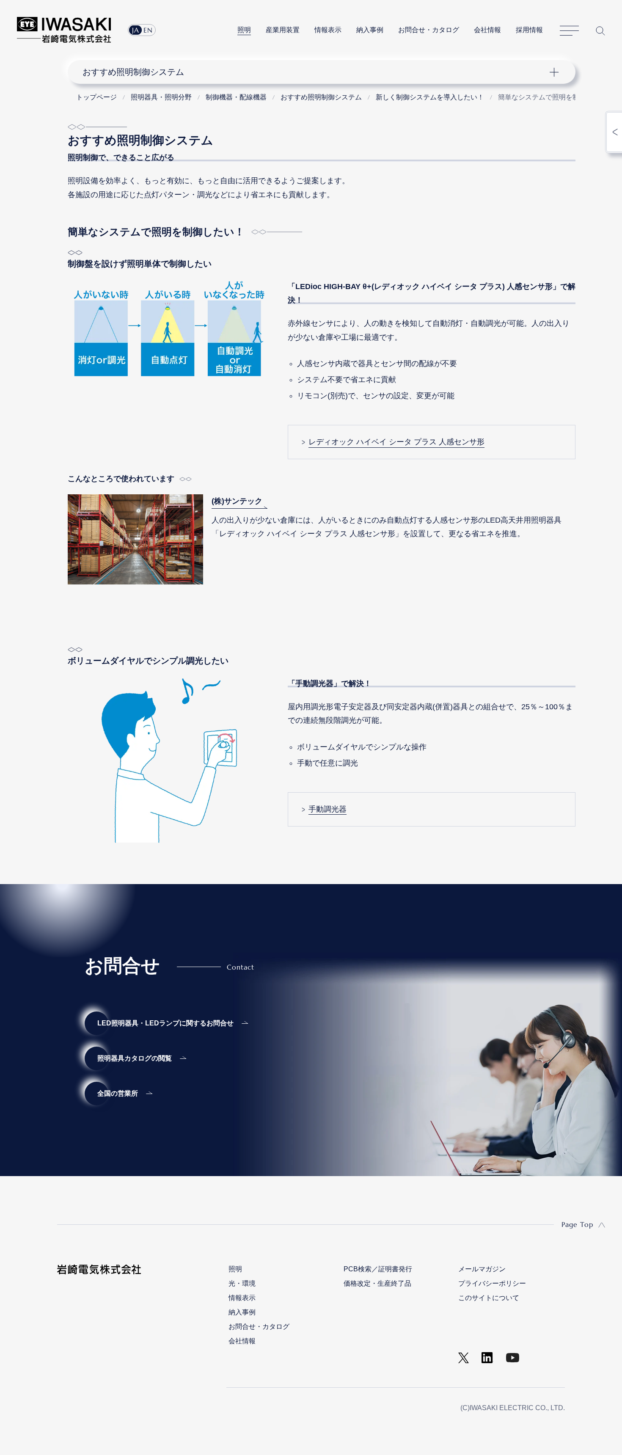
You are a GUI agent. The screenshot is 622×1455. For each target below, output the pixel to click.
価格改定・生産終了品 (377, 1283)
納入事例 (369, 29)
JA (135, 30)
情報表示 (327, 29)
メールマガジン (482, 1269)
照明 (244, 29)
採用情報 (529, 29)
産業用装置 (283, 29)
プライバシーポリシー (492, 1283)
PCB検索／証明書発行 (378, 1269)
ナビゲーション (317, 72)
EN (148, 30)
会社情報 (487, 29)
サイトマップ (569, 31)
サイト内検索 (600, 30)
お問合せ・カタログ (428, 29)
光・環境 (242, 1283)
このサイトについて (488, 1297)
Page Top (577, 1224)
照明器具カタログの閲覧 (134, 1058)
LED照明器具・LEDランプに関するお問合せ (165, 1023)
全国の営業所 (117, 1093)
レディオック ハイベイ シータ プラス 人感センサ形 (396, 442)
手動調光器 (327, 809)
